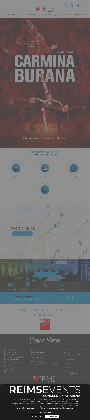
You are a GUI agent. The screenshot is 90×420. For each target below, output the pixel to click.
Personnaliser (45, 413)
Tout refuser (37, 416)
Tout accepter (52, 416)
